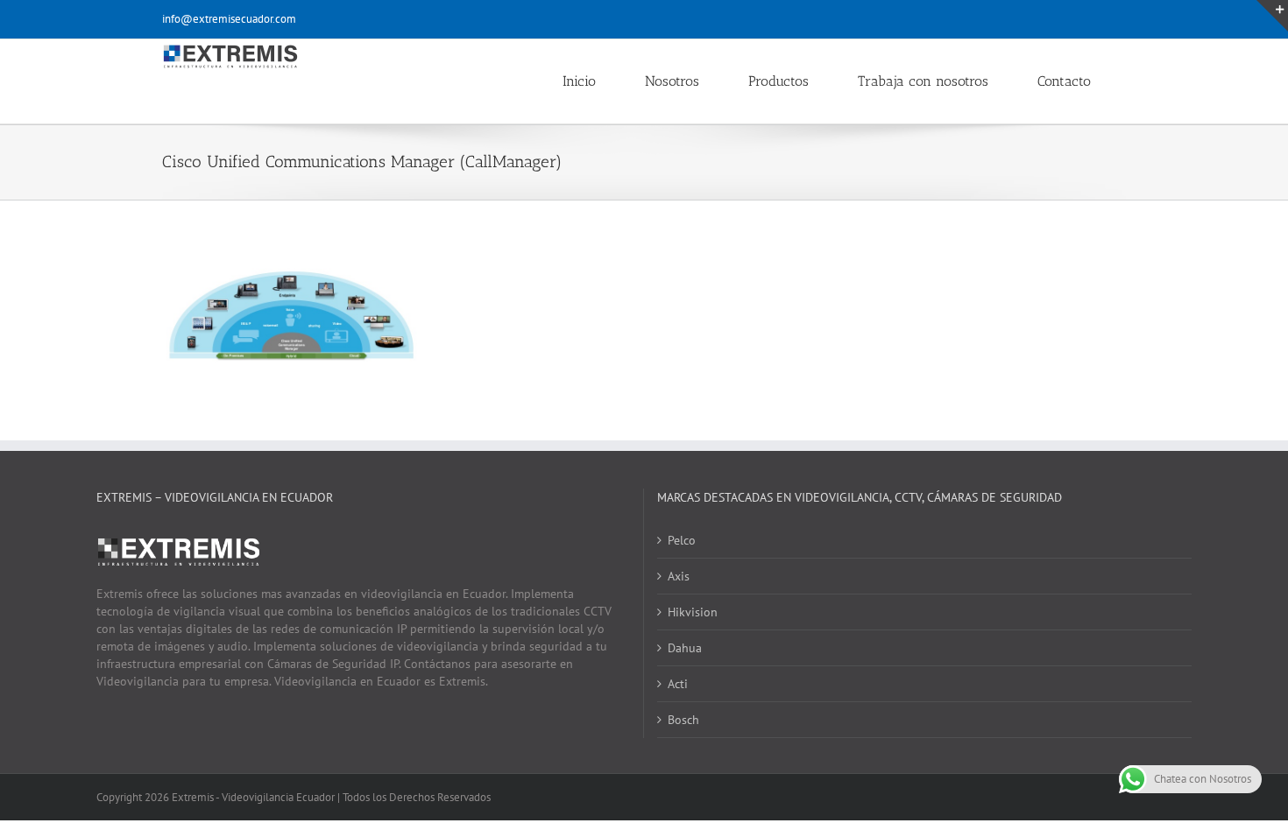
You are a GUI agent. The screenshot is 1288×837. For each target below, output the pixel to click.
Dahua (685, 648)
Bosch (683, 720)
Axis (679, 576)
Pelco (682, 540)
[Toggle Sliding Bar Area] (1272, 16)
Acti (678, 684)
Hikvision (693, 612)
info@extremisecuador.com (229, 18)
